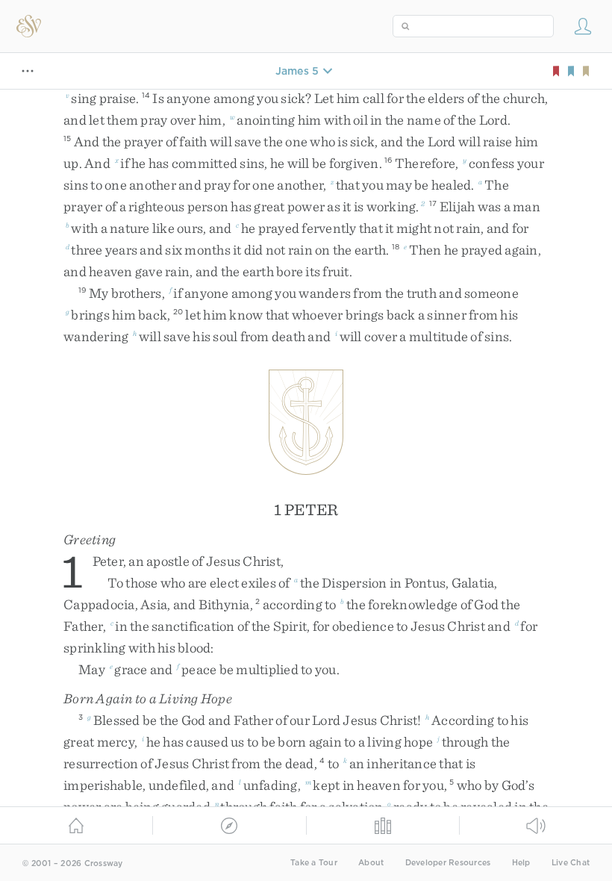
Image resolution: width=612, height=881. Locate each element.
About (371, 863)
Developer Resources (448, 863)
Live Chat (571, 863)
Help (521, 863)
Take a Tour (313, 863)
